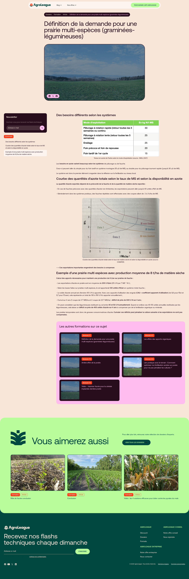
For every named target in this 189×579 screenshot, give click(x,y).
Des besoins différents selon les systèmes (20, 142)
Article (65, 14)
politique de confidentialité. (37, 556)
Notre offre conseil (170, 533)
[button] (59, 5)
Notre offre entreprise (148, 552)
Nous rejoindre (169, 537)
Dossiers (49, 14)
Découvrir (144, 533)
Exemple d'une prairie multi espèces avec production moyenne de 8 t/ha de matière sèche (24, 153)
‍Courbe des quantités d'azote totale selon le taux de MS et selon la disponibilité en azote (25, 147)
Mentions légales (163, 564)
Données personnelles (178, 564)
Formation (57, 14)
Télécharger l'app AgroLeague (145, 5)
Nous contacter (146, 557)
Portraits (143, 541)
